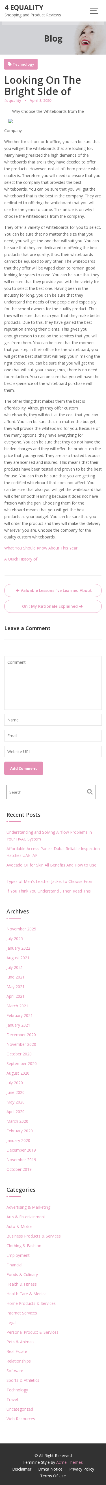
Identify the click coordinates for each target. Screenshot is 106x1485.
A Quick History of (20, 559)
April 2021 (16, 996)
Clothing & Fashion (24, 1245)
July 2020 (15, 1082)
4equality (12, 100)
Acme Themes (69, 1462)
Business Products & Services (34, 1236)
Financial (14, 1265)
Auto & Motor (19, 1226)
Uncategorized (20, 1409)
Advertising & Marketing (28, 1207)
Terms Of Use (53, 1475)
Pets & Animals (20, 1341)
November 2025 (21, 929)
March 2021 (17, 1005)
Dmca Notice (50, 1469)
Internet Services (22, 1313)
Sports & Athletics (23, 1380)
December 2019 (21, 1150)
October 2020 (19, 1054)
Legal (11, 1322)
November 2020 (21, 1044)
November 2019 (21, 1159)
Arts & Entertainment (26, 1216)
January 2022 (18, 948)
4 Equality (24, 7)
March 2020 (17, 1121)
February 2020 (20, 1130)
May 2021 (16, 986)
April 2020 (16, 1111)
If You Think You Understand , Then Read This (49, 891)
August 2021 (18, 957)
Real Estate (17, 1351)
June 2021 (16, 977)
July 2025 (15, 938)
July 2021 (15, 967)
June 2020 (16, 1092)
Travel (12, 1399)
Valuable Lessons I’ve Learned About (56, 590)
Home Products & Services (31, 1303)
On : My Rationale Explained (50, 606)
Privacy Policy (81, 1469)
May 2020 (16, 1102)
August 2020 (18, 1073)
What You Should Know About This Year (40, 548)
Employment (18, 1255)
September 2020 (22, 1063)
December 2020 (21, 1034)
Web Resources (21, 1418)
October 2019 (19, 1169)
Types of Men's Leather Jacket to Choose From (50, 881)
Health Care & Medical (27, 1293)
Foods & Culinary (22, 1274)
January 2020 (18, 1140)
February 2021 (20, 1015)
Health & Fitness (22, 1284)
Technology (23, 64)
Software (15, 1370)
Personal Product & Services (33, 1332)
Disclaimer (21, 1469)
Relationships (19, 1361)
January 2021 (18, 1025)
